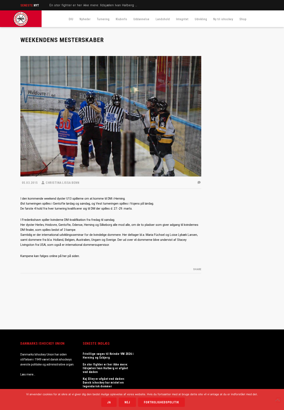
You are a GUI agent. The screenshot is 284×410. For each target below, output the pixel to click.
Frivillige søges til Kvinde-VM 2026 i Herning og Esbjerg (108, 355)
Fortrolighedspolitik (161, 402)
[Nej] (278, 400)
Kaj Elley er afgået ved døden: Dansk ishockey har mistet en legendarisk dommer (104, 382)
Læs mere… (27, 374)
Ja (109, 402)
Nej (127, 402)
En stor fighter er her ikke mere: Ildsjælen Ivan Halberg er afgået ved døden (108, 5)
